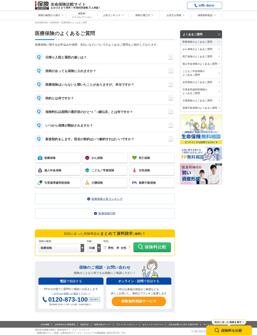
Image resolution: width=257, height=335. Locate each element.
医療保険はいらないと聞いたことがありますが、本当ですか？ (89, 84)
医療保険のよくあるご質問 (197, 41)
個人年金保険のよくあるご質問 (200, 63)
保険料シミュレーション (82, 15)
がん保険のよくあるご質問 (197, 49)
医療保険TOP (107, 213)
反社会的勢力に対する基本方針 (183, 324)
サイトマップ (210, 324)
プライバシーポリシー (126, 324)
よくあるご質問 (192, 34)
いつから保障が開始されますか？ (69, 125)
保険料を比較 (231, 330)
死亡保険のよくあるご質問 (197, 56)
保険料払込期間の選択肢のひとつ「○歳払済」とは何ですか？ (89, 112)
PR (218, 164)
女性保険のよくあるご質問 (197, 82)
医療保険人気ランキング (107, 198)
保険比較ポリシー (102, 324)
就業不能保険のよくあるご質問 (200, 107)
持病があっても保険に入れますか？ (70, 71)
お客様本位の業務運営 (65, 324)
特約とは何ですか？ (59, 98)
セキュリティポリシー (153, 324)
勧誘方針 (85, 324)
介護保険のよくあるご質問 (197, 100)
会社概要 (45, 324)
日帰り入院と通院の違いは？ (66, 57)
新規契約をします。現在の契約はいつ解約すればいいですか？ (89, 139)
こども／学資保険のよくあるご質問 (194, 73)
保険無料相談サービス (138, 301)
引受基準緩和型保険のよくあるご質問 (195, 91)
